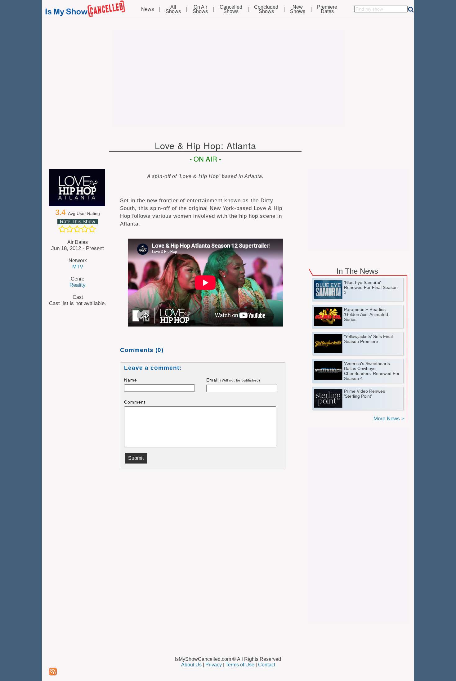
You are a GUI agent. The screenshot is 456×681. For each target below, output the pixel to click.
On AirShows (200, 9)
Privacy (213, 664)
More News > (389, 419)
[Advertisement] (228, 78)
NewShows (297, 9)
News (147, 9)
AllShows (173, 9)
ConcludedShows (266, 9)
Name (130, 379)
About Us (191, 664)
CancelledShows (231, 9)
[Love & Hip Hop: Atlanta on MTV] (77, 187)
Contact (266, 664)
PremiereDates (327, 9)
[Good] (84, 229)
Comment (134, 402)
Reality (77, 285)
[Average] (77, 229)
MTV (77, 266)
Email (233, 379)
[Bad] (62, 229)
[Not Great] (70, 229)
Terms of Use (240, 664)
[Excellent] (92, 229)
